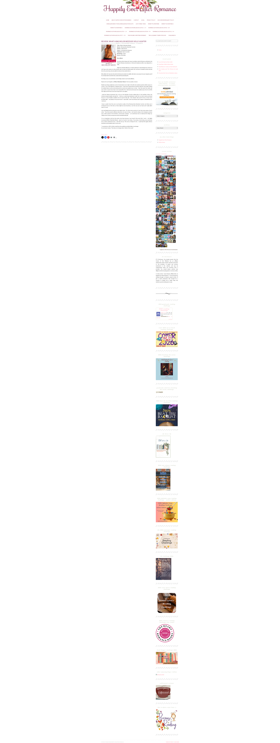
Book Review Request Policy (166, 20)
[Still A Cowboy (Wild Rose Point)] (171, 214)
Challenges (171, 35)
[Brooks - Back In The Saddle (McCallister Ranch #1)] (163, 179)
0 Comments (139, 43)
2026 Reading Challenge (164, 309)
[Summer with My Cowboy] (163, 227)
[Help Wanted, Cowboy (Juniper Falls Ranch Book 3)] (160, 245)
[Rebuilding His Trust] (165, 188)
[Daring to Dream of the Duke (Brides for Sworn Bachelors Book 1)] (174, 197)
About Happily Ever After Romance (121, 20)
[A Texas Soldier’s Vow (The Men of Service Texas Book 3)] (163, 170)
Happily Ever (163, 312)
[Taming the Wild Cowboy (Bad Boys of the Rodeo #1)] (174, 210)
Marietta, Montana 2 (167, 23)
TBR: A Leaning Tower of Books (157, 35)
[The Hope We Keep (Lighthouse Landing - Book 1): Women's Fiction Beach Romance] (163, 166)
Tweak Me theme (169, 741)
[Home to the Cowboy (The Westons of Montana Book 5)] (160, 214)
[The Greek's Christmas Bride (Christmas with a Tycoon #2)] (171, 157)
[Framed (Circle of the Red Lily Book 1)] (168, 197)
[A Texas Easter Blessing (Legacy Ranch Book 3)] (171, 201)
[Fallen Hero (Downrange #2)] (168, 175)
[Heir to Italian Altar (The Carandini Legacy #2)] (165, 214)
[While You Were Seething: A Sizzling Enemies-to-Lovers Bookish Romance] (174, 205)
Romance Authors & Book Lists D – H (158, 27)
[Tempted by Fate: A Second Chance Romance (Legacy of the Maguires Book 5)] (160, 223)
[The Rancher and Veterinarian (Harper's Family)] (163, 197)
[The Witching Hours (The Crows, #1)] (168, 188)
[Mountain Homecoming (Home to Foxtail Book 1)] (174, 157)
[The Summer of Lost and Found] (157, 192)
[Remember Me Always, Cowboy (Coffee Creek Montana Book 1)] (163, 223)
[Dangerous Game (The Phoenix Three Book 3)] (171, 175)
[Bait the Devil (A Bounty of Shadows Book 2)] (163, 184)
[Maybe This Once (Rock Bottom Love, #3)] (174, 188)
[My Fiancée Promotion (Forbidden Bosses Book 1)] (165, 231)
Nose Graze (176, 741)
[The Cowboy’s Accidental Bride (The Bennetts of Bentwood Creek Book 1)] (157, 214)
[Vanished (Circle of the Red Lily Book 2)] (157, 201)
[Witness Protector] (163, 188)
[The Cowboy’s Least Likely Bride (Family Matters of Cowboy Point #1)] (160, 170)
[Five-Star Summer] (168, 236)
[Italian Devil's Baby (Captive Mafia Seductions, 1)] (160, 240)
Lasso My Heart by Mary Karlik (165, 62)
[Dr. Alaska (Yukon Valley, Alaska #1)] (165, 166)
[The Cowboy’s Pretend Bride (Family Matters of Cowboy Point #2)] (160, 231)
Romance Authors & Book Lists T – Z (114, 35)
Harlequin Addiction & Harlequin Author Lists (120, 23)
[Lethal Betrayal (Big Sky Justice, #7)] (165, 227)
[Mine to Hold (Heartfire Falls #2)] (163, 162)
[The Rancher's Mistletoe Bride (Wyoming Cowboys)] (160, 210)
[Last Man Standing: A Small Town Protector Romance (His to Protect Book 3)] (168, 231)
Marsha (118, 43)
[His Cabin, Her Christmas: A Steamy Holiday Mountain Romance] (157, 166)
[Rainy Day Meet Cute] (165, 236)
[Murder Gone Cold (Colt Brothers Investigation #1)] (163, 210)
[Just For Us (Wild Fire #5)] (165, 179)
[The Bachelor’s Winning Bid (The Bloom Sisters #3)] (168, 166)
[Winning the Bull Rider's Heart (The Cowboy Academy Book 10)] (165, 183)
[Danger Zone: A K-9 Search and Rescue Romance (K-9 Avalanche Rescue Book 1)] (160, 192)
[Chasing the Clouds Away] (160, 227)
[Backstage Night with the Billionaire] (171, 223)
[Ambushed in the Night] (174, 183)
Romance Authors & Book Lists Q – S (163, 31)
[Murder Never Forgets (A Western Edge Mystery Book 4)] (160, 201)
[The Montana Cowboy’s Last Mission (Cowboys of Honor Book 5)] (160, 157)
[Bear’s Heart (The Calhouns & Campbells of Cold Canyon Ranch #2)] (157, 183)
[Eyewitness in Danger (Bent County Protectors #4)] (168, 201)
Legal (142, 20)
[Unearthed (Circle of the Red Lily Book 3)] (163, 201)
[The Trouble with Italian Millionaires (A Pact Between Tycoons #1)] (165, 205)
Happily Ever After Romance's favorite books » (169, 249)
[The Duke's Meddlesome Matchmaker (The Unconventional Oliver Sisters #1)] (171, 170)
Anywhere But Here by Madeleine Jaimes (168, 73)
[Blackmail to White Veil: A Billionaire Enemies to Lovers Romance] (163, 192)
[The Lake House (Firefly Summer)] (165, 240)
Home (107, 20)
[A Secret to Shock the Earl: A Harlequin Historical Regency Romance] (168, 192)
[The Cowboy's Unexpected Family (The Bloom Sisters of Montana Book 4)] (168, 223)
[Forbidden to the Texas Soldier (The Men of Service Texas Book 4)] (165, 223)
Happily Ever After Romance (140, 8)
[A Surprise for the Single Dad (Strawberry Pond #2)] (174, 231)
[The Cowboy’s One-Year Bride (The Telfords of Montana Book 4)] (163, 240)
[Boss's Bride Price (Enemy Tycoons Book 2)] (165, 210)
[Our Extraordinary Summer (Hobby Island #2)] (168, 214)
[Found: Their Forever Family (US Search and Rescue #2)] (163, 214)
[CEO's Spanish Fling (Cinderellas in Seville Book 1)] (174, 218)
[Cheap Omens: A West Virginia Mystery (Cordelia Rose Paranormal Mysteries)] (157, 232)
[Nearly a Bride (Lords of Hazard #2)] (163, 218)
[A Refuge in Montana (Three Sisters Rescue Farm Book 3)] (157, 236)
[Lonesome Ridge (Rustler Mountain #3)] (174, 201)
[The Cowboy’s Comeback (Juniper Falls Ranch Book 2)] (174, 166)
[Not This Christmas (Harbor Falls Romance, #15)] (165, 162)
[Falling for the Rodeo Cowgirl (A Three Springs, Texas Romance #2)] (160, 188)
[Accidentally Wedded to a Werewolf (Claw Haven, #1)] (157, 205)
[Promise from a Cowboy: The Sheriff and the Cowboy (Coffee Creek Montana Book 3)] (174, 240)
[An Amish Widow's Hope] (174, 175)
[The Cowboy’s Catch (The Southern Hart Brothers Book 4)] (174, 236)
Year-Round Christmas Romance (137, 35)
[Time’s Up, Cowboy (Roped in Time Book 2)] (171, 236)
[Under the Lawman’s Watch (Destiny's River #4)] (174, 162)
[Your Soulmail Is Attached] (157, 197)
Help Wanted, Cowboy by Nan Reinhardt (168, 66)
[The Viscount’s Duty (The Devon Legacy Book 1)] (160, 166)
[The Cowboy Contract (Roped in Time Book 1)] (165, 170)
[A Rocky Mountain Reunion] (163, 205)
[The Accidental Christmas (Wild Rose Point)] (157, 218)
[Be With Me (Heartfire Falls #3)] (171, 227)
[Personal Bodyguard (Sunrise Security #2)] (174, 192)
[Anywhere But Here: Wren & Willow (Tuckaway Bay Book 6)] (171, 240)
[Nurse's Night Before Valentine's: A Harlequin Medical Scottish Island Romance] (174, 170)
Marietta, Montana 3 (116, 27)
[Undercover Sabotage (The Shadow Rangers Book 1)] (171, 231)
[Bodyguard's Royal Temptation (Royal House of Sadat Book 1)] (171, 197)
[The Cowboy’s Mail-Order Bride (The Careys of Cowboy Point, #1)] (171, 162)
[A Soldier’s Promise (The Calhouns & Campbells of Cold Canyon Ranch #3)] (160, 183)
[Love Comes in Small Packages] (171, 205)
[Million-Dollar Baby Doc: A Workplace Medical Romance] (165, 201)
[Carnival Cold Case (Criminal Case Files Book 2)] (157, 179)
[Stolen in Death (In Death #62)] (157, 170)
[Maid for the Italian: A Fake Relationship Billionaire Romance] (168, 183)
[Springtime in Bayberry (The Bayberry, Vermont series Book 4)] (160, 175)
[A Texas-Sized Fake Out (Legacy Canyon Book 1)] (157, 175)
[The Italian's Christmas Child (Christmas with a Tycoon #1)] (168, 157)
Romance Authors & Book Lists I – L (116, 31)
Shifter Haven (162, 142)
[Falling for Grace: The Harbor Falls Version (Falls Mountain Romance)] (160, 162)
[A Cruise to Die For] (157, 210)
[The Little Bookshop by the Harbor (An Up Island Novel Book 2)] (160, 218)
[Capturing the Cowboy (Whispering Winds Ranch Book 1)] (157, 227)
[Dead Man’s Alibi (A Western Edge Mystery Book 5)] (163, 245)
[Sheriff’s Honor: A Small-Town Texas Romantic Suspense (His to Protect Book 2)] (174, 179)
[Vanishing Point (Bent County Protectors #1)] (165, 218)
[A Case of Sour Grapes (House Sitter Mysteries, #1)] (168, 210)
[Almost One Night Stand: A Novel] (157, 162)
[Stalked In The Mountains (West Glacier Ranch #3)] (157, 188)
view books (170, 319)
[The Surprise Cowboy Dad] (174, 223)
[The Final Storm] (165, 175)
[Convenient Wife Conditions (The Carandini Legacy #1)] (160, 179)
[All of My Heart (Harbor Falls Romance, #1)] (160, 197)
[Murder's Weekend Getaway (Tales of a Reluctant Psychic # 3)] (163, 157)
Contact (136, 20)
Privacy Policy (151, 20)
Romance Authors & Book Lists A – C (135, 27)
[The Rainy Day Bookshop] (163, 236)
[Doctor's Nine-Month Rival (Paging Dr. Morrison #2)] (168, 205)
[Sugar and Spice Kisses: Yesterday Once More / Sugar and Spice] (168, 179)
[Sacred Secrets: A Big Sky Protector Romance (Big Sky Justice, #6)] (168, 162)
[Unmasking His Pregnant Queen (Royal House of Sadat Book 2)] (168, 227)
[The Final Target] (163, 232)
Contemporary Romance (128, 43)
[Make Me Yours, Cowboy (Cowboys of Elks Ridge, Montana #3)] (163, 175)
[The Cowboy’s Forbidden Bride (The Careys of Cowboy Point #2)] (171, 166)
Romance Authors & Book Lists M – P (139, 31)
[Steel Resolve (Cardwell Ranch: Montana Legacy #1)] (157, 157)
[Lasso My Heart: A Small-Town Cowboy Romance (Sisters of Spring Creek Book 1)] (165, 245)
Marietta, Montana (153, 23)
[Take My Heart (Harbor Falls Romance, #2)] (165, 197)
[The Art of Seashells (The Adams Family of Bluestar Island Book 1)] (168, 218)
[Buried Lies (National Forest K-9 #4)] (168, 170)
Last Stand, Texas (141, 23)
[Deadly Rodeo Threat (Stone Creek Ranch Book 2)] (165, 192)
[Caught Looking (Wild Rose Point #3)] (174, 214)
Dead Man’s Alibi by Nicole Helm (166, 64)
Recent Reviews (161, 154)
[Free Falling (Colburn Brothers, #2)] (171, 188)
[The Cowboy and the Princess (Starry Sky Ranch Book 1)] (157, 245)
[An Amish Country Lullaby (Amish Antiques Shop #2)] (171, 192)
